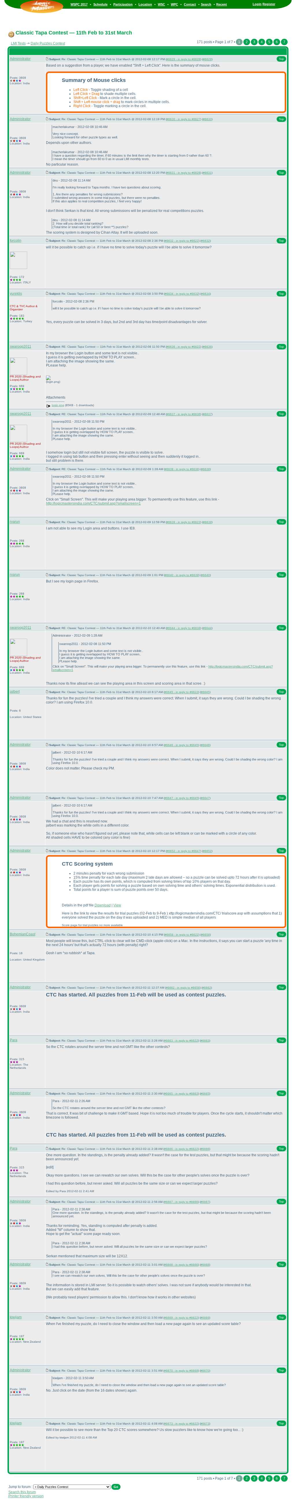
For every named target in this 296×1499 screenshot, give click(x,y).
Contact (190, 4)
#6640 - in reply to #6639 (182, 575)
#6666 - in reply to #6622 (181, 1148)
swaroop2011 (20, 346)
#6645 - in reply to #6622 (181, 692)
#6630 (207, 119)
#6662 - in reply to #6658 (183, 987)
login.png (58, 405)
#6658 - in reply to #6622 (182, 934)
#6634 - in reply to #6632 (182, 293)
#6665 (205, 1093)
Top (281, 59)
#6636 (207, 346)
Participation (123, 4)
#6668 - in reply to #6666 (181, 1264)
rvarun (15, 522)
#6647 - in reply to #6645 (181, 798)
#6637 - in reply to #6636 (183, 414)
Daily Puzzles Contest (48, 43)
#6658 (205, 934)
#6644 (207, 628)
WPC (174, 4)
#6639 (207, 522)
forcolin (15, 241)
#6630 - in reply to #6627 (183, 119)
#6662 (206, 987)
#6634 (205, 293)
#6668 (205, 1264)
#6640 (205, 575)
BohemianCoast (22, 934)
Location (145, 4)
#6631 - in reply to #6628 (183, 172)
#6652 (207, 851)
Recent (221, 4)
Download (103, 905)
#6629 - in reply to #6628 (183, 59)
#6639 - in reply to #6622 (183, 522)
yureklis (16, 294)
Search (206, 4)
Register (268, 4)
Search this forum (22, 1492)
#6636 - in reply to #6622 (183, 346)
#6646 (205, 745)
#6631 (207, 172)
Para (13, 1040)
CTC (13, 306)
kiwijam (16, 1317)
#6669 (205, 1317)
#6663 (205, 1040)
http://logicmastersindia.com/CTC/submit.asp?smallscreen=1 (93, 503)
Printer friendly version (26, 1496)
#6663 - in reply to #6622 (181, 1040)
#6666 (205, 1148)
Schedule (100, 4)
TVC (22, 306)
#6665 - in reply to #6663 (181, 1093)
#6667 (205, 1201)
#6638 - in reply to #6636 (182, 469)
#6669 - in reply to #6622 (181, 1317)
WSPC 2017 (79, 4)
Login (257, 4)
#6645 (205, 692)
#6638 (205, 469)
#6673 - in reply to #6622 (181, 1423)
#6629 (207, 59)
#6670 (205, 1370)
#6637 (207, 414)
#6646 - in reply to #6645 (181, 745)
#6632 (205, 240)
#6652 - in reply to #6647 (183, 851)
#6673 (205, 1423)
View (117, 905)
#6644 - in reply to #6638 (183, 628)
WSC (161, 4)
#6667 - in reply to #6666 (181, 1201)
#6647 (205, 798)
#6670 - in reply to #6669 (181, 1370)
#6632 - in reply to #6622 (182, 240)
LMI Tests (18, 43)
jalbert (15, 692)
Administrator (20, 59)
